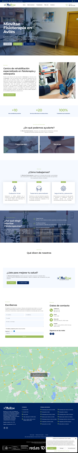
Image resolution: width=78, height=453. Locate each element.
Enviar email (56, 316)
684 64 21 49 (57, 310)
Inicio (24, 4)
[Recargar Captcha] (14, 331)
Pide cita (46, 4)
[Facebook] (72, 1)
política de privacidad (20, 328)
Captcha (7, 331)
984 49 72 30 (57, 311)
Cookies (55, 450)
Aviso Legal (67, 450)
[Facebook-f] (51, 334)
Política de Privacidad (61, 450)
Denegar (61, 448)
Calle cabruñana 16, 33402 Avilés (61, 320)
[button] (75, 438)
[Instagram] (75, 1)
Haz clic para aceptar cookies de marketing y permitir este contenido (39, 375)
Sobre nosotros (30, 4)
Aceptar (51, 448)
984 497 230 (72, 5)
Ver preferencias (71, 448)
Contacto (52, 4)
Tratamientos (39, 4)
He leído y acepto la (15, 328)
